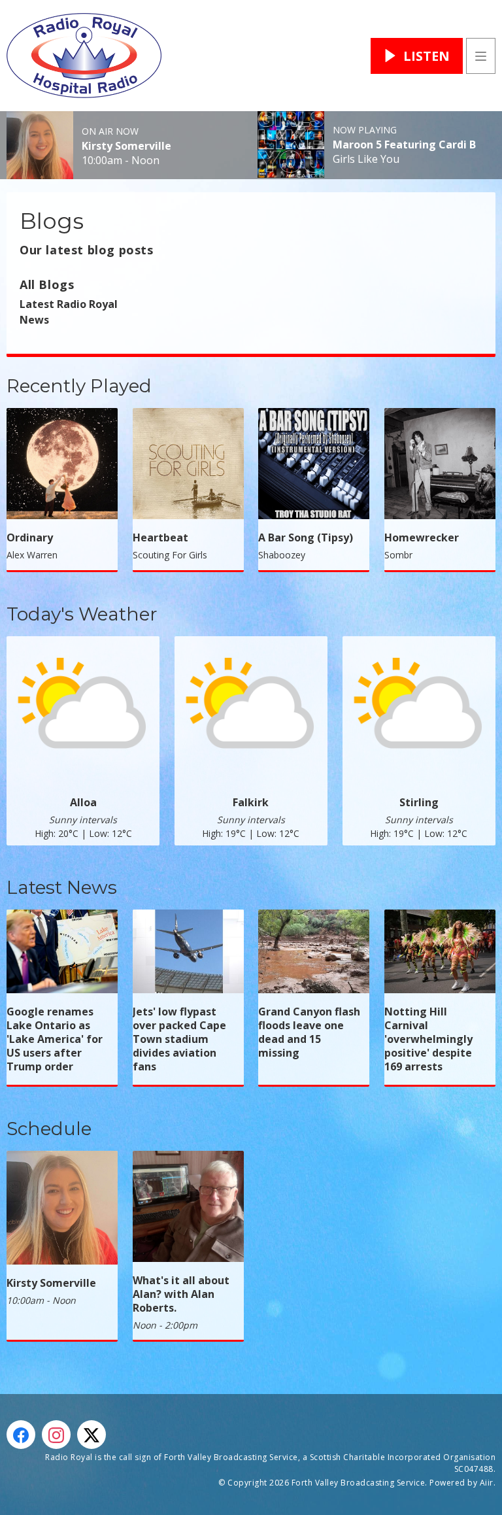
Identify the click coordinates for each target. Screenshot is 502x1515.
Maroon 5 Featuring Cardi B (404, 144)
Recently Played (79, 386)
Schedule (49, 1128)
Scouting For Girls (170, 555)
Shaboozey (281, 555)
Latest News (62, 887)
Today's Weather (82, 614)
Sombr (398, 555)
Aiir (487, 1482)
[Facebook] (21, 1434)
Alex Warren (32, 555)
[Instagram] (56, 1434)
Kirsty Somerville (126, 146)
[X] (91, 1434)
